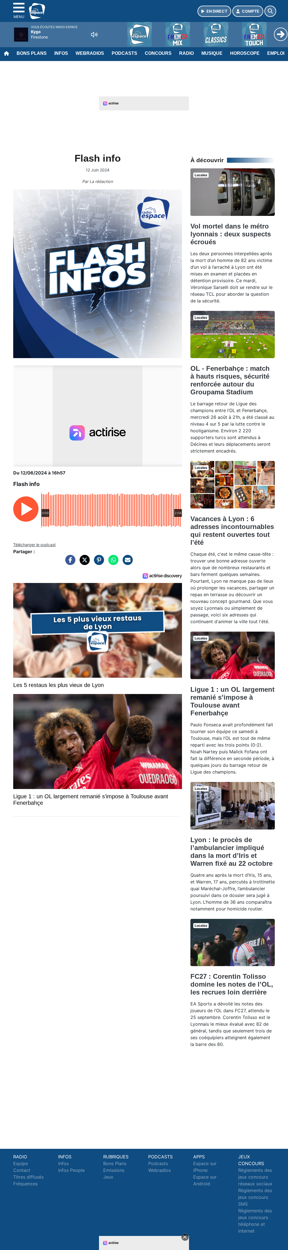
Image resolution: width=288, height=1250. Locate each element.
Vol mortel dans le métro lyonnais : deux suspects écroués (230, 234)
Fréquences (25, 1183)
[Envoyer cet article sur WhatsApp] (111, 563)
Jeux (108, 1177)
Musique (211, 53)
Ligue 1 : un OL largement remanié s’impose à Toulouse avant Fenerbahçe (232, 701)
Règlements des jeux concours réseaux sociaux (255, 1176)
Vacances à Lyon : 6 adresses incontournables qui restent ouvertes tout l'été (232, 530)
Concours (158, 53)
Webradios (90, 53)
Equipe (20, 1163)
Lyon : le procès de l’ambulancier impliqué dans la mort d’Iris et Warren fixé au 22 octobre (231, 851)
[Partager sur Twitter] (83, 563)
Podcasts (124, 53)
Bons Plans (32, 53)
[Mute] (94, 34)
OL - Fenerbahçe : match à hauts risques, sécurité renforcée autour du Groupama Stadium (230, 380)
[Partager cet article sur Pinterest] (97, 563)
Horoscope (245, 53)
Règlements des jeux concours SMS (255, 1197)
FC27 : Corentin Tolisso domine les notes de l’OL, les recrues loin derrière (231, 984)
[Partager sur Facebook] (68, 563)
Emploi (275, 53)
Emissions (113, 1170)
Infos (61, 53)
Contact (21, 1170)
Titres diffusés (28, 1177)
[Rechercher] (270, 11)
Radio (186, 53)
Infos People (71, 1170)
